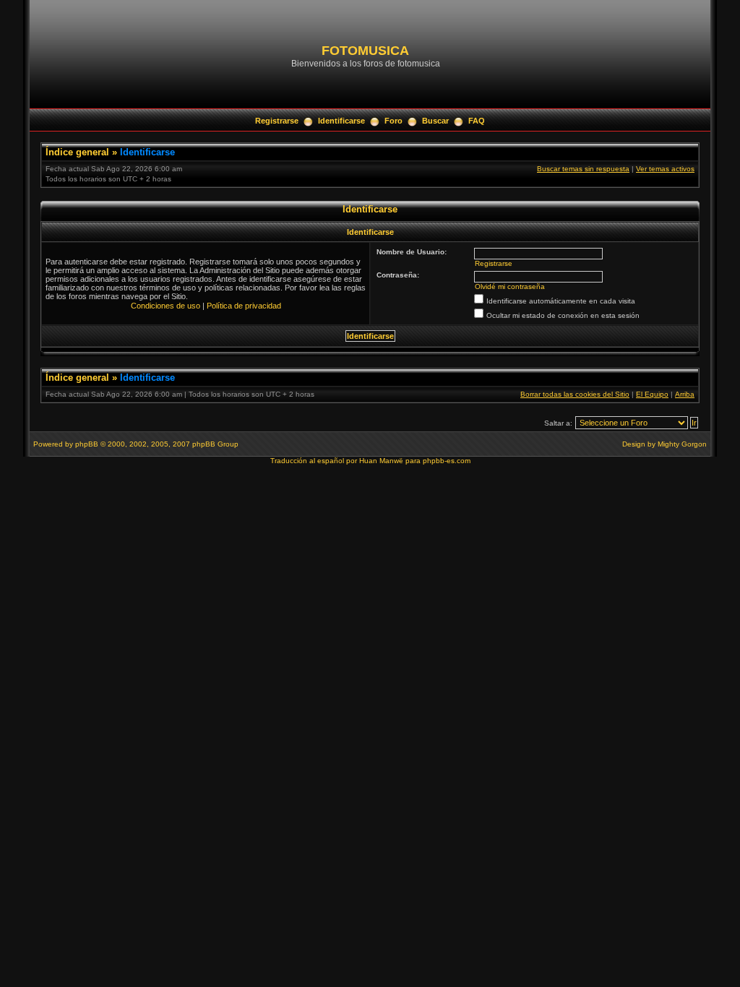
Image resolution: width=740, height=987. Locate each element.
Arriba (684, 394)
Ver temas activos (665, 169)
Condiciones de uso (165, 305)
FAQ (476, 120)
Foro (393, 120)
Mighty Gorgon (682, 444)
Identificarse (341, 120)
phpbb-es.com (446, 461)
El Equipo (652, 394)
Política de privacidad (244, 305)
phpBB (86, 444)
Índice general (77, 152)
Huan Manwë (381, 461)
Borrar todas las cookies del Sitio (574, 394)
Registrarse (276, 120)
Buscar (435, 120)
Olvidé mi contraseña (510, 286)
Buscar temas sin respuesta (583, 169)
